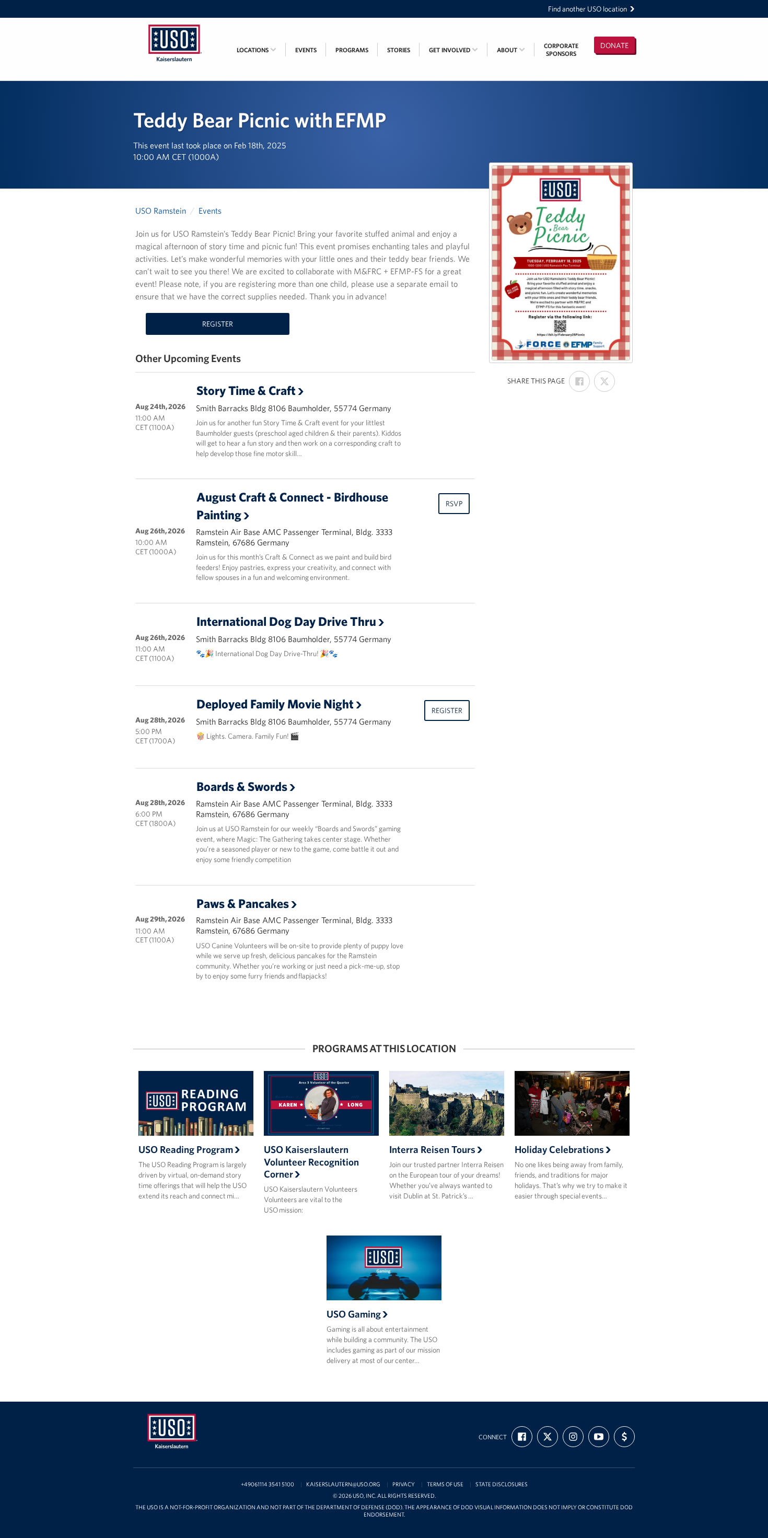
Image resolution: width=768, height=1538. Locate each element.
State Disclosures (501, 1484)
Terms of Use (445, 1484)
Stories (398, 50)
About (508, 50)
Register (217, 324)
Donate (614, 45)
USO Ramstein (160, 210)
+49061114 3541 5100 (267, 1484)
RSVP (454, 503)
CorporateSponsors (561, 49)
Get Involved (450, 50)
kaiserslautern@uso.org (343, 1484)
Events (306, 50)
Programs (351, 50)
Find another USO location (587, 9)
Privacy (403, 1484)
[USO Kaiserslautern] (175, 24)
